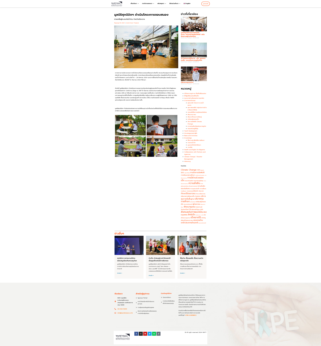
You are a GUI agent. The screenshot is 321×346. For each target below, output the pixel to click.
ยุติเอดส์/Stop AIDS (197, 210)
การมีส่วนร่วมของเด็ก (192, 179)
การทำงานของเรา (147, 4)
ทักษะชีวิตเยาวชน (188, 193)
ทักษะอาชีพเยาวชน (200, 194)
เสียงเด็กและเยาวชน (187, 220)
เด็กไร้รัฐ (203, 218)
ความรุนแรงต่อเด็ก (194, 189)
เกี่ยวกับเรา (134, 4)
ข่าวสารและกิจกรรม (189, 101)
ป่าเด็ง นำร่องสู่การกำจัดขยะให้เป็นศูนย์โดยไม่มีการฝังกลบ (159, 259)
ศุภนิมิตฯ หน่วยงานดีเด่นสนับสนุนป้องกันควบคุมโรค (127, 259)
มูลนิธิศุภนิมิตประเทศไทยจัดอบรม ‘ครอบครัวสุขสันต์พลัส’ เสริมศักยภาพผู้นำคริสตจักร (193, 34)
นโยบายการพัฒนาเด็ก (188, 196)
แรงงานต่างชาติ (202, 223)
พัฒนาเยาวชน (192, 115)
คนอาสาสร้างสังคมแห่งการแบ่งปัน (194, 98)
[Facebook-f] (136, 334)
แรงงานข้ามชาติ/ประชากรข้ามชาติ (192, 221)
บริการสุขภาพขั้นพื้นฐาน (193, 197)
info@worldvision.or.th (125, 313)
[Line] (154, 334)
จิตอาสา (201, 191)
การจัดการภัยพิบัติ (197, 172)
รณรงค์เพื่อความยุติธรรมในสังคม (197, 112)
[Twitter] (150, 334)
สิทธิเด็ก (191, 214)
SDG (182, 172)
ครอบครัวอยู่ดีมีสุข (193, 129)
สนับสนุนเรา (160, 4)
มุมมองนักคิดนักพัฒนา (194, 145)
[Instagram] (141, 334)
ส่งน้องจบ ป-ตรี (199, 215)
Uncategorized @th (190, 133)
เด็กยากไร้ (196, 217)
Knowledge (188, 138)
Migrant (202, 170)
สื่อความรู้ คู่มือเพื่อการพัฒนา (196, 140)
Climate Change (188, 169)
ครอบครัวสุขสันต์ (189, 181)
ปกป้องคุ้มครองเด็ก (193, 119)
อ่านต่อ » (119, 273)
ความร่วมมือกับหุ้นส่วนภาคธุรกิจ (197, 126)
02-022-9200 (122, 309)
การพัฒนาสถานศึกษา (188, 175)
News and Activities (190, 136)
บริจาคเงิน (192, 202)
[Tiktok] (158, 334)
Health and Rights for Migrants (194, 150)
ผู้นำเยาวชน (196, 204)
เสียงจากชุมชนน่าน (187, 82)
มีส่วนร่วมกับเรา (173, 4)
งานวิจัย (190, 147)
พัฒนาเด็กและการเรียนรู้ (195, 117)
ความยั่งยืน (194, 183)
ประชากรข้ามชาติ (188, 204)
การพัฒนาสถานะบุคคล (199, 175)
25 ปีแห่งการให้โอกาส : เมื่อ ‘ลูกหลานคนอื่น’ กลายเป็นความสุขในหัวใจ (193, 59)
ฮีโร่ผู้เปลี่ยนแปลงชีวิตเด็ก (191, 96)
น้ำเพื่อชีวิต (197, 196)
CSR (198, 170)
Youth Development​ (190, 131)
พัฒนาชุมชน (189, 206)
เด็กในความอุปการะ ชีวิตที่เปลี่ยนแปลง (195, 94)
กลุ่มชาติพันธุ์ (187, 172)
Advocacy (187, 161)
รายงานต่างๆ (191, 143)
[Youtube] (145, 334)
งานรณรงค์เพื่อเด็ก (192, 191)
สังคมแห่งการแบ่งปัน (192, 212)
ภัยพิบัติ (198, 207)
